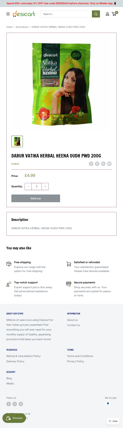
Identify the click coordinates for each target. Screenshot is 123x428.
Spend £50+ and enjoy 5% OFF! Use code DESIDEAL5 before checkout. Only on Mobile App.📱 (62, 3)
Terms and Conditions (80, 356)
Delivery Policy (15, 361)
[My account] (107, 14)
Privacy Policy (75, 361)
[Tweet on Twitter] (103, 163)
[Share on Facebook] (91, 163)
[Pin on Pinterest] (97, 163)
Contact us (73, 325)
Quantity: (17, 186)
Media (10, 383)
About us (72, 320)
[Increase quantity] (45, 186)
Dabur (15, 163)
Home (9, 26)
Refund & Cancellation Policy (23, 356)
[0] (114, 14)
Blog (9, 378)
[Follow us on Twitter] (14, 404)
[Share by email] (109, 163)
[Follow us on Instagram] (21, 404)
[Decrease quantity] (28, 186)
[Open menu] (8, 14)
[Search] (96, 13)
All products (22, 26)
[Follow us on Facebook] (8, 404)
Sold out (36, 198)
